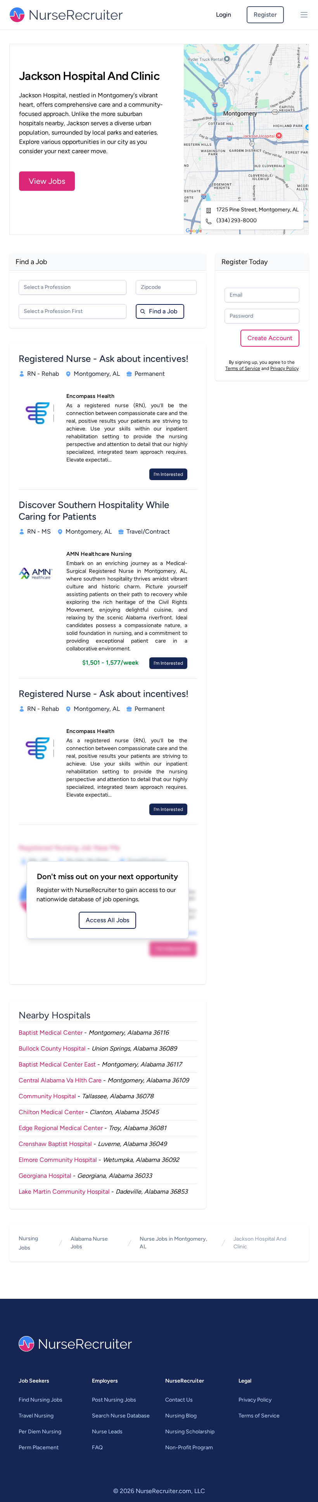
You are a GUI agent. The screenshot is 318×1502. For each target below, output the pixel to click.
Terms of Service (242, 368)
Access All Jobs (107, 920)
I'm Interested (168, 474)
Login (223, 14)
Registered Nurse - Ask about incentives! (103, 358)
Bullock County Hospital (52, 1048)
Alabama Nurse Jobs (89, 1243)
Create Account (269, 338)
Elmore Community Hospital (58, 1159)
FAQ (97, 1447)
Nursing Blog (181, 1415)
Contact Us (179, 1400)
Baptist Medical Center (51, 1032)
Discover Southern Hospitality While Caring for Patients (94, 510)
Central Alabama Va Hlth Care (60, 1080)
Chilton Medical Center (51, 1112)
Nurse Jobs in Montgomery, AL (173, 1243)
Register (265, 14)
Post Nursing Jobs (114, 1400)
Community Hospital (47, 1096)
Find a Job (163, 311)
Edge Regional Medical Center (61, 1128)
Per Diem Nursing (40, 1431)
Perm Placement (39, 1447)
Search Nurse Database (121, 1415)
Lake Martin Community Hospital (64, 1191)
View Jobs (47, 181)
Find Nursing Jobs (40, 1400)
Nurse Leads (107, 1431)
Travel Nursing (36, 1415)
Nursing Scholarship (189, 1431)
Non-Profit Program (189, 1447)
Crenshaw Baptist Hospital (55, 1144)
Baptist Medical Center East (57, 1064)
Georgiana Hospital (45, 1175)
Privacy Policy (284, 368)
